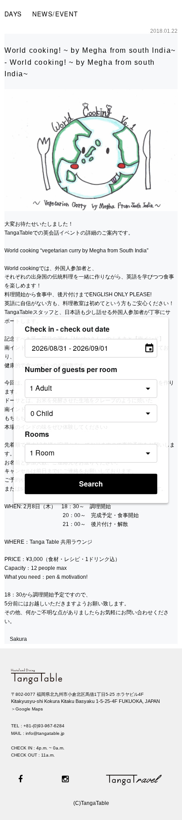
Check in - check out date (67, 329)
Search (91, 484)
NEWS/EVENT (55, 13)
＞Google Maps (27, 708)
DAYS (13, 13)
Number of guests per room (71, 369)
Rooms (37, 434)
